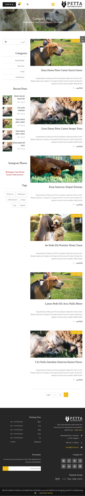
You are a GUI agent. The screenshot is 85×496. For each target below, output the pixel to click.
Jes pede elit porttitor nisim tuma (63, 245)
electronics (10, 194)
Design (23, 200)
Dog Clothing (19, 60)
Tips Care (20, 66)
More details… (46, 493)
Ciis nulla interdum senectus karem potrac (58, 362)
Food (22, 71)
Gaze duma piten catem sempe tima (61, 128)
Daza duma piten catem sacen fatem (61, 70)
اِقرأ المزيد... (78, 88)
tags (14, 205)
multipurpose (21, 194)
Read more (78, 430)
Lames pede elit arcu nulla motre (63, 303)
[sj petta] (70, 4)
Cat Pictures (20, 77)
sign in (8, 4)
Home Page (58, 22)
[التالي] (55, 394)
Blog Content (40, 22)
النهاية (48, 395)
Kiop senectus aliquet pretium (65, 186)
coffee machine (12, 200)
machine (22, 205)
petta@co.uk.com (72, 447)
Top (82, 41)
